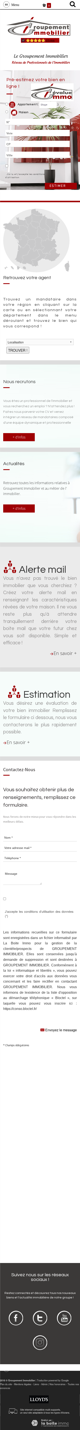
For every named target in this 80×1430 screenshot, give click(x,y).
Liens (36, 1384)
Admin (44, 1384)
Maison (24, 112)
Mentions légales (22, 1384)
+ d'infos (19, 437)
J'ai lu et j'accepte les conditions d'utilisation (25, 176)
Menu (14, 4)
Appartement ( (27, 104)
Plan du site (6, 1384)
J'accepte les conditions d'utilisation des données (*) (39, 913)
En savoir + (65, 653)
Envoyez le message (60, 1029)
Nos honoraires (57, 1384)
